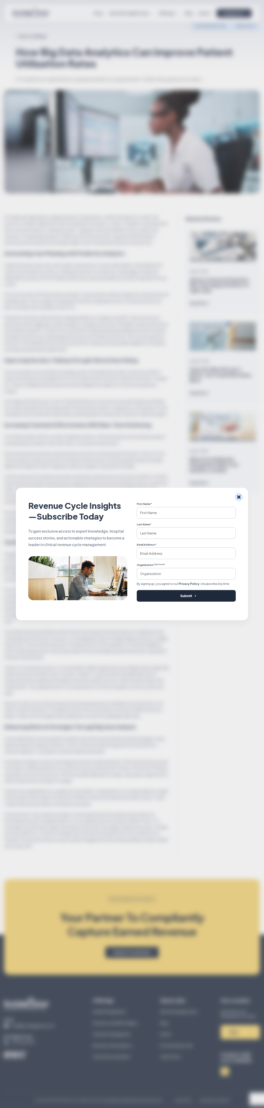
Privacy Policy (189, 584)
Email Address (146, 544)
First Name (144, 504)
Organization (151, 565)
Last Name (144, 524)
